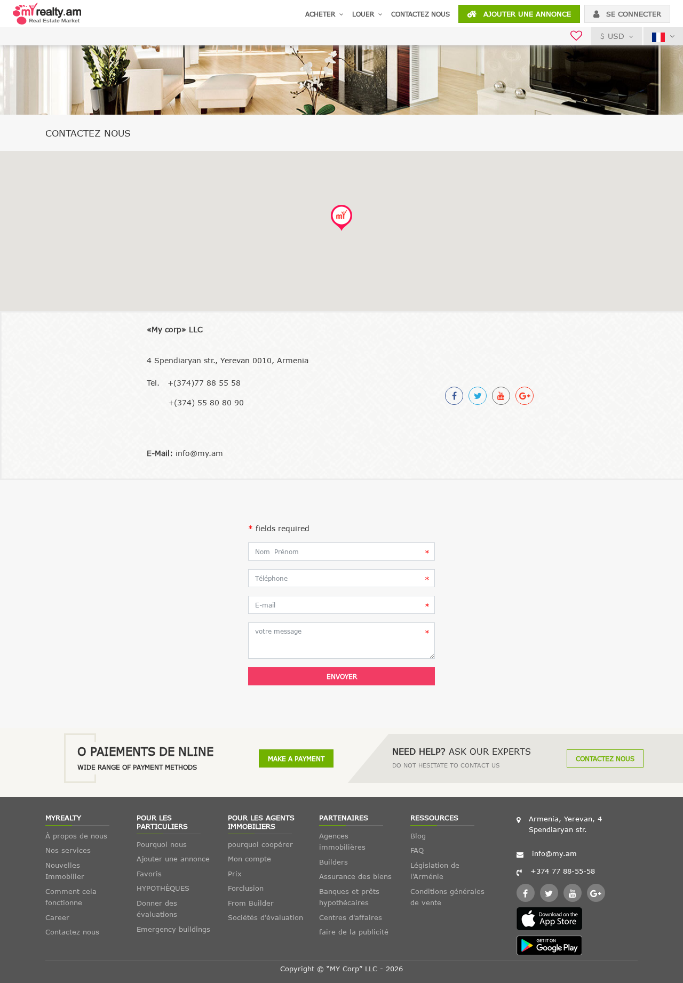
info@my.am (554, 853)
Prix (235, 873)
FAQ (417, 850)
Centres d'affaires (350, 917)
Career (57, 917)
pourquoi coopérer (260, 844)
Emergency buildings (173, 929)
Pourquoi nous (162, 844)
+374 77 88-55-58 (562, 871)
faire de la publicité (353, 932)
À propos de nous (76, 836)
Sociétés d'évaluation (265, 917)
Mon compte (249, 858)
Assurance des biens (355, 876)
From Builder (251, 903)
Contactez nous (420, 14)
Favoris (149, 873)
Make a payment (296, 758)
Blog (418, 836)
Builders (333, 862)
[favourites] (576, 37)
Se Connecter (632, 14)
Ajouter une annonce (526, 14)
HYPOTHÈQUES (163, 888)
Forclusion (246, 888)
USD (616, 36)
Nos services (68, 850)
